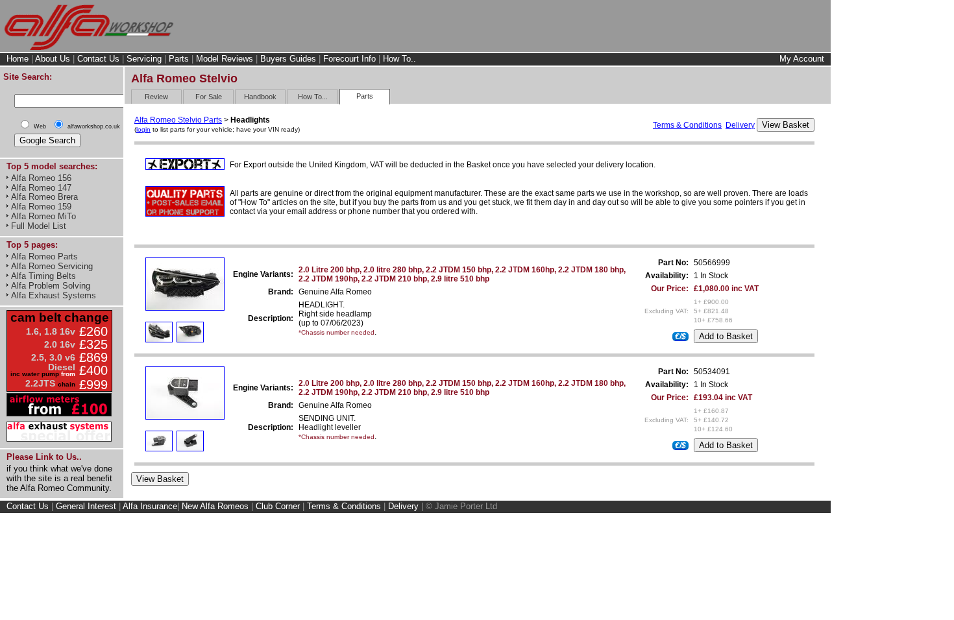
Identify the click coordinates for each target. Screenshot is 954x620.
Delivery (740, 125)
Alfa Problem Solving (50, 286)
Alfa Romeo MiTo (43, 216)
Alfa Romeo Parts (44, 256)
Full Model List (38, 226)
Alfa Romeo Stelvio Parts (178, 120)
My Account (801, 59)
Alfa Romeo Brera (44, 197)
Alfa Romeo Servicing (52, 266)
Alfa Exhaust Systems (53, 295)
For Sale (208, 97)
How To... (313, 97)
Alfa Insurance (150, 506)
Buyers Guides (288, 59)
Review (156, 97)
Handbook (260, 97)
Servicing (144, 59)
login (143, 129)
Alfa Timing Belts (43, 276)
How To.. (399, 59)
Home (17, 59)
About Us (52, 59)
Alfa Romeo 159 (41, 206)
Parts (179, 59)
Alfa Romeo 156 (41, 178)
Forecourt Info (349, 59)
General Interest (86, 506)
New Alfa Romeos (215, 506)
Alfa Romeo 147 (41, 188)
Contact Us (98, 59)
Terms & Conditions (687, 125)
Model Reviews (224, 59)
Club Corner (278, 506)
